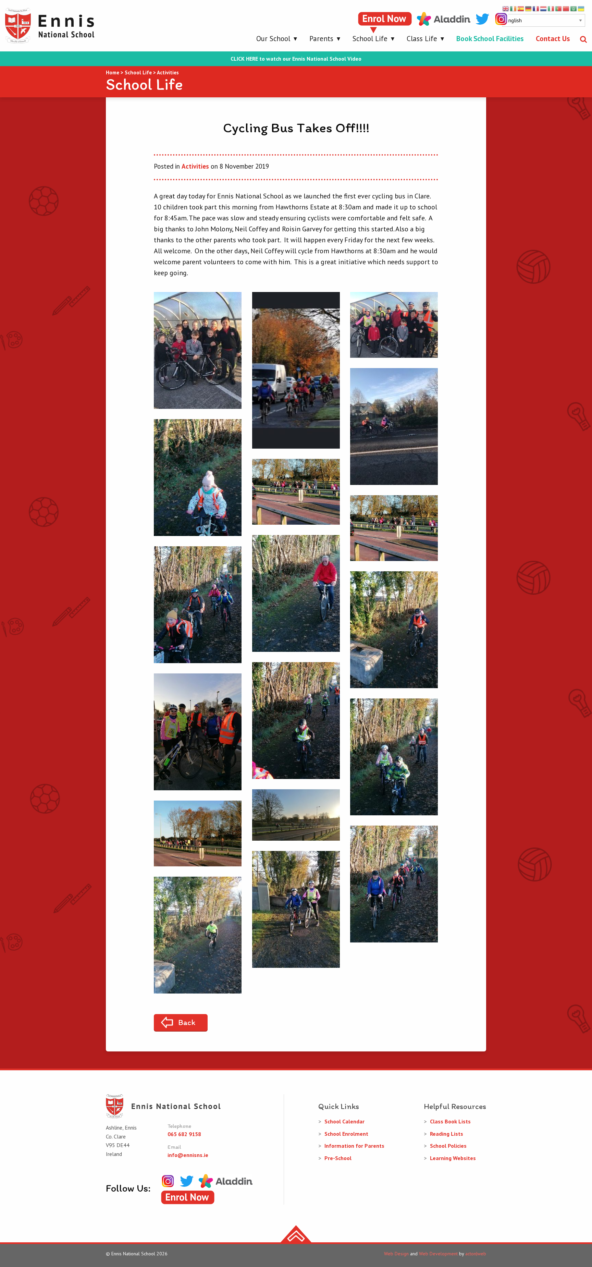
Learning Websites (453, 1158)
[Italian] (551, 8)
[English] (506, 8)
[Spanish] (521, 8)
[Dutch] (543, 8)
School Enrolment (346, 1133)
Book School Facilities (489, 38)
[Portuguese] (559, 8)
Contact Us (553, 38)
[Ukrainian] (581, 8)
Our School (273, 38)
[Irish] (513, 8)
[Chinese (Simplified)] (566, 8)
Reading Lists (446, 1133)
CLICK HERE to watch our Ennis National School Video (296, 59)
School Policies (448, 1145)
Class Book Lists (450, 1121)
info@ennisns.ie (188, 1155)
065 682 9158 (184, 1134)
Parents (321, 38)
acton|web (475, 1254)
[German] (528, 8)
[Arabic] (574, 8)
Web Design (396, 1254)
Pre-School (338, 1158)
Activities (195, 166)
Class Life (422, 38)
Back (186, 1022)
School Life (370, 38)
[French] (536, 8)
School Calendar (344, 1121)
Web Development (438, 1254)
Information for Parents (354, 1145)
